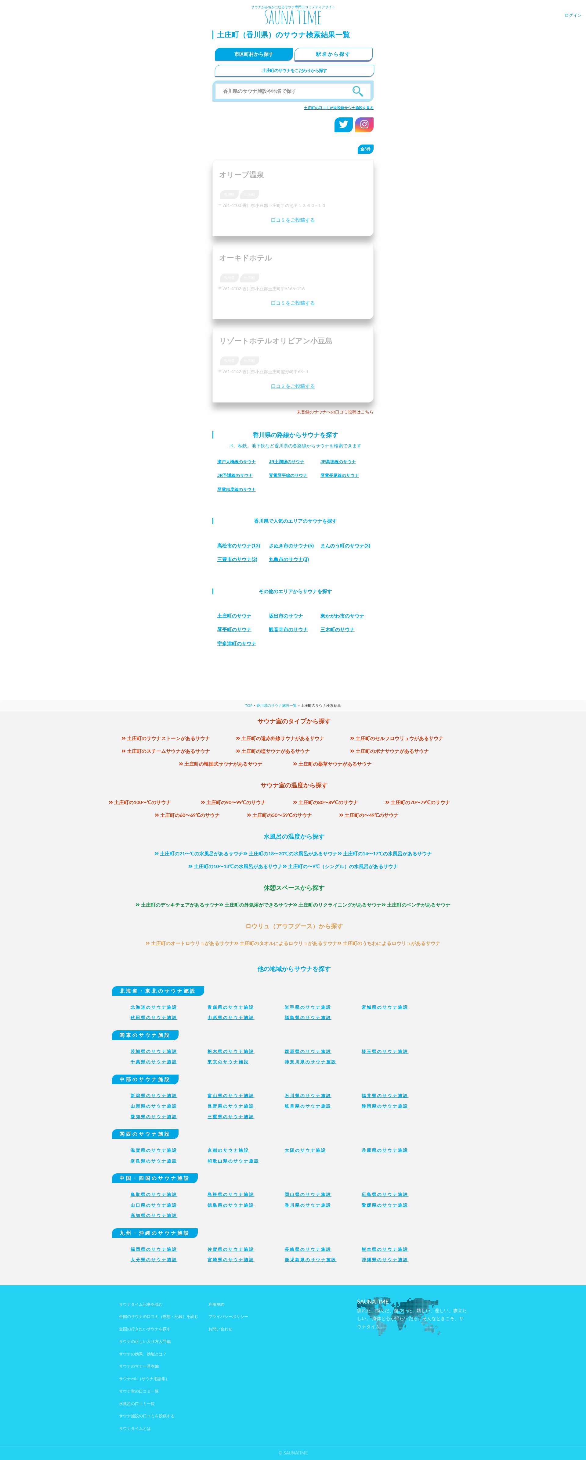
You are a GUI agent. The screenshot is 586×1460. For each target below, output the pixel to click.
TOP (248, 705)
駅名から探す (333, 54)
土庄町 (249, 194)
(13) (238, 545)
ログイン (573, 15)
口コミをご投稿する (293, 220)
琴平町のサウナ (234, 629)
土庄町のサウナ (234, 615)
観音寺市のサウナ (288, 629)
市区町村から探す (253, 54)
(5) (291, 545)
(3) (345, 545)
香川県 (229, 194)
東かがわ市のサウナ (342, 615)
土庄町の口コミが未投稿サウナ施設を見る (339, 108)
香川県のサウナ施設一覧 (276, 705)
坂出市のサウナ (286, 615)
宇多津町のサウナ (236, 643)
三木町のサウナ (337, 629)
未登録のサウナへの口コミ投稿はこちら (335, 412)
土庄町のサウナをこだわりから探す (294, 71)
